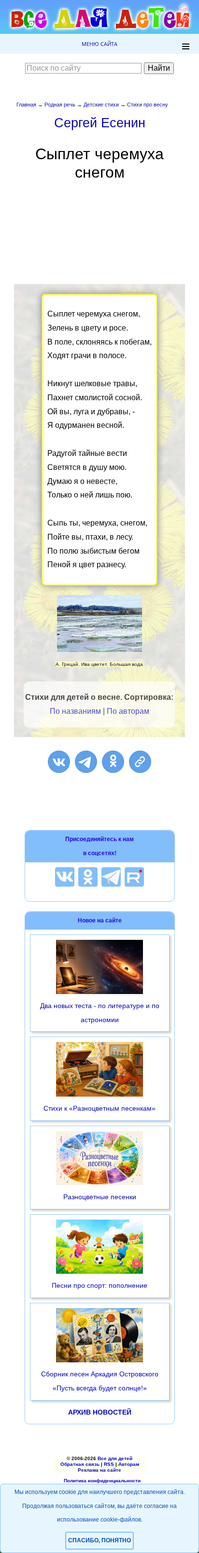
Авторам (128, 1464)
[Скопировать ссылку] (140, 762)
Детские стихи (101, 104)
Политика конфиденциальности (102, 1480)
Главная (26, 104)
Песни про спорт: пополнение (99, 1285)
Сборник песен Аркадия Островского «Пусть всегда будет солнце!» (99, 1381)
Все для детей (115, 1458)
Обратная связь (80, 1464)
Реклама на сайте (99, 1470)
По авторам (128, 711)
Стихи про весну (147, 104)
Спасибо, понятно (99, 1540)
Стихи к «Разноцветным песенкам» (99, 1108)
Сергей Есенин (99, 122)
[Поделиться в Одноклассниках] (113, 762)
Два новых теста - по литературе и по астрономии (99, 1013)
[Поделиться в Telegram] (86, 762)
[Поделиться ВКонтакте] (59, 762)
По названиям (75, 711)
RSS (109, 1464)
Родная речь (59, 104)
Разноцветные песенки (99, 1197)
